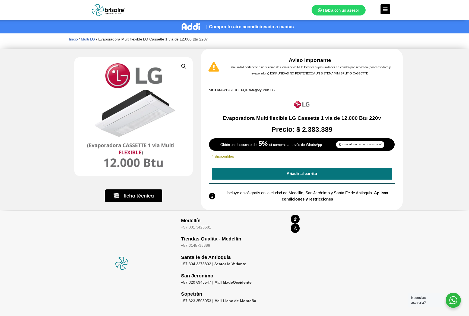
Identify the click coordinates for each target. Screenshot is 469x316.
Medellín (191, 220)
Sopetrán (191, 294)
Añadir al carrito (302, 173)
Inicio (73, 39)
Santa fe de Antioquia (206, 257)
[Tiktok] (295, 219)
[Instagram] (295, 228)
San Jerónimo (197, 276)
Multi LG (88, 39)
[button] (184, 66)
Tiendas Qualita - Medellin (211, 239)
